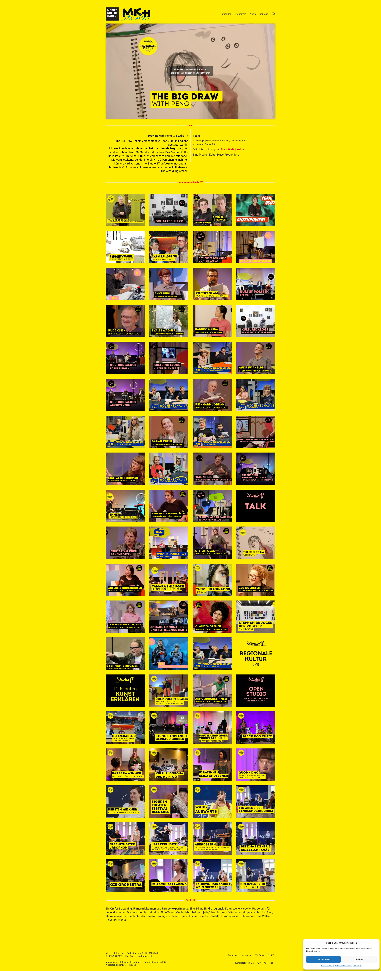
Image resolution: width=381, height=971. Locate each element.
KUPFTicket (269, 962)
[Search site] (273, 14)
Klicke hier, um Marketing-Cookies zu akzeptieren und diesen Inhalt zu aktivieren (190, 71)
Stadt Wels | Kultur (232, 149)
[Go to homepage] (128, 14)
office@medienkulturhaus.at (138, 956)
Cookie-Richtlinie (327, 966)
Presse (132, 965)
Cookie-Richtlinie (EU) (155, 962)
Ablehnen (359, 959)
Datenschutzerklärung (343, 966)
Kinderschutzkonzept (116, 965)
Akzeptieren (324, 959)
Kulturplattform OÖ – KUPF (248, 962)
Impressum (357, 966)
